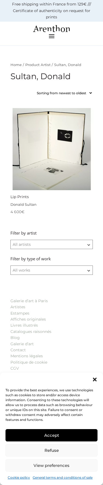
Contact (18, 349)
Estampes (19, 313)
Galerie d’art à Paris (29, 300)
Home (16, 65)
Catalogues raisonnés (30, 331)
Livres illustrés (24, 325)
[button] (95, 379)
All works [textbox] (21, 270)
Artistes (17, 306)
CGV (14, 368)
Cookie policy (19, 477)
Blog (15, 337)
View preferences (51, 465)
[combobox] (51, 244)
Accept (51, 435)
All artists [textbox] (22, 244)
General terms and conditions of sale (63, 477)
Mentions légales (26, 355)
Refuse (51, 450)
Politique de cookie (28, 362)
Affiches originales (28, 319)
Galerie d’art (22, 343)
